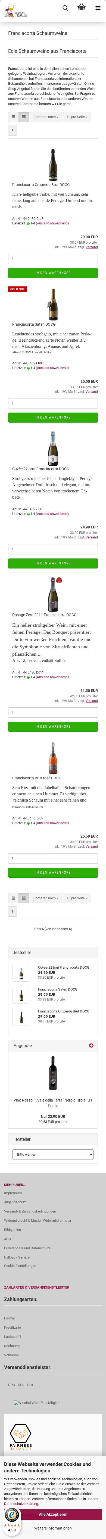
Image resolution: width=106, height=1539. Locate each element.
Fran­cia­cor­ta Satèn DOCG (34, 324)
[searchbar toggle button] (65, 8)
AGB (7, 1239)
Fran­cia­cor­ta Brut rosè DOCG (36, 778)
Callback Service (17, 1257)
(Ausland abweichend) (52, 223)
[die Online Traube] (13, 11)
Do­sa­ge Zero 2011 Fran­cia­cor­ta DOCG (44, 615)
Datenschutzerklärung (21, 1504)
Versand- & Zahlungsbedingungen (30, 1211)
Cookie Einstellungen (20, 1266)
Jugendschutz (15, 1202)
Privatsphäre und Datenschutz (27, 1248)
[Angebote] (91, 1046)
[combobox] (46, 117)
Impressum (13, 1193)
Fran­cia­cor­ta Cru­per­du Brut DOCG (41, 184)
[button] (13, 117)
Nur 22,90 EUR (53, 1116)
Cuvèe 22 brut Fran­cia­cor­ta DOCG (40, 469)
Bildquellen (12, 1230)
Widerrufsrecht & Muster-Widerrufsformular (37, 1220)
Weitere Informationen (53, 1528)
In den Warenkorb (53, 273)
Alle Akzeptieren (53, 1514)
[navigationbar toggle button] (98, 8)
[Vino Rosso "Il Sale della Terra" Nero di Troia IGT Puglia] (53, 1073)
